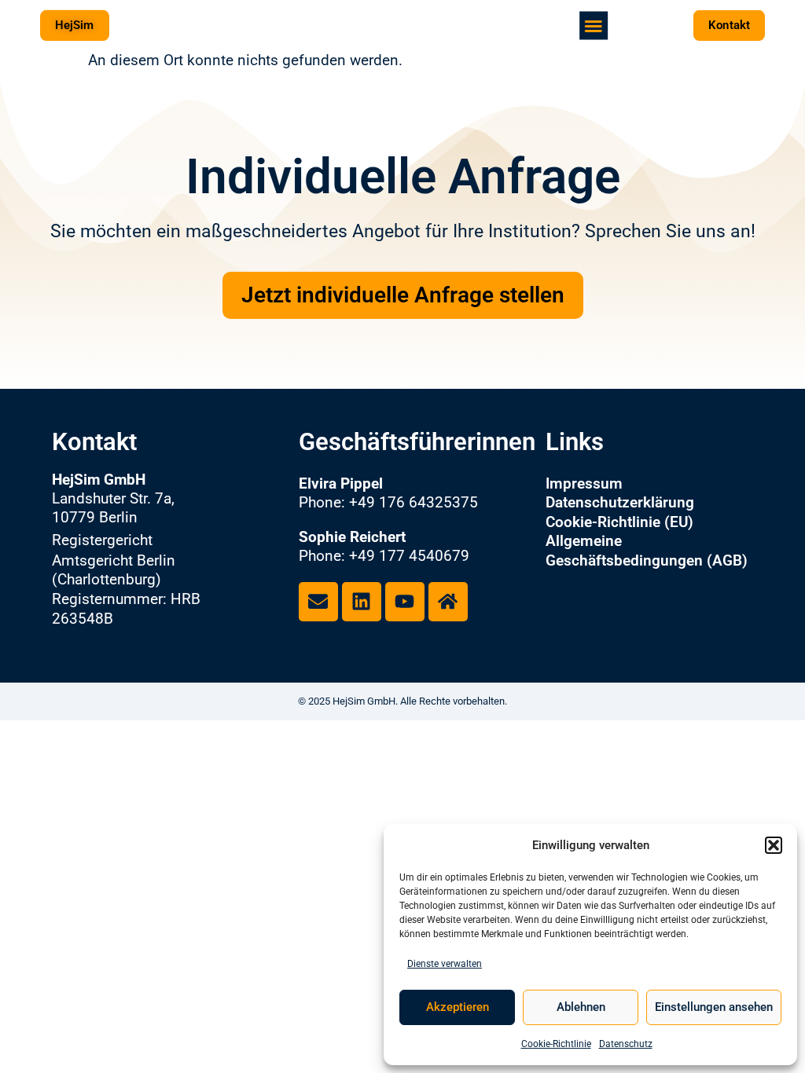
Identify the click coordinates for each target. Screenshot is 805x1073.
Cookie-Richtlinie (556, 1043)
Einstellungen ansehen (714, 1007)
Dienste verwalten (444, 963)
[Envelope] (318, 601)
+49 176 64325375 (413, 502)
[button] (773, 845)
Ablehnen (581, 1007)
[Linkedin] (361, 601)
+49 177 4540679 (409, 556)
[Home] (448, 601)
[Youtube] (405, 601)
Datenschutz (625, 1043)
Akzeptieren (457, 1007)
